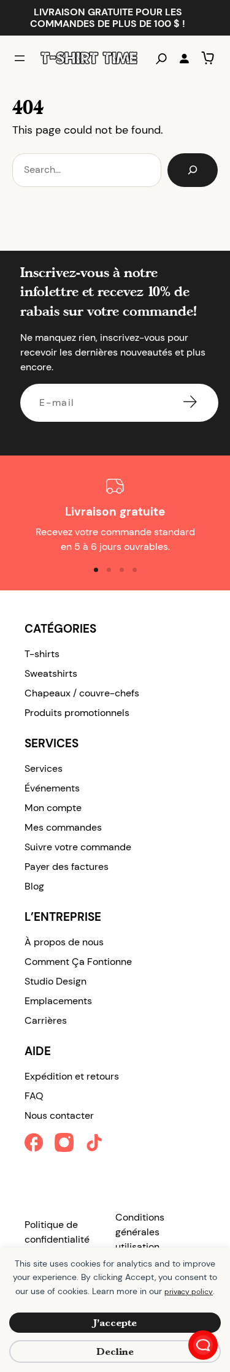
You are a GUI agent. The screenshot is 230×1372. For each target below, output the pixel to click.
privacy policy (188, 1292)
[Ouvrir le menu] (19, 58)
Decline (115, 1351)
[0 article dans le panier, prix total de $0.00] (207, 58)
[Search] (192, 170)
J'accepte (115, 1322)
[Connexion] (184, 58)
